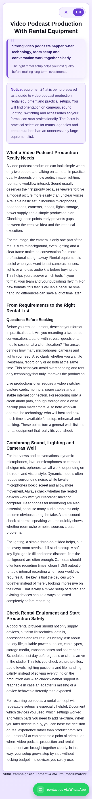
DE (65, 12)
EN (78, 12)
